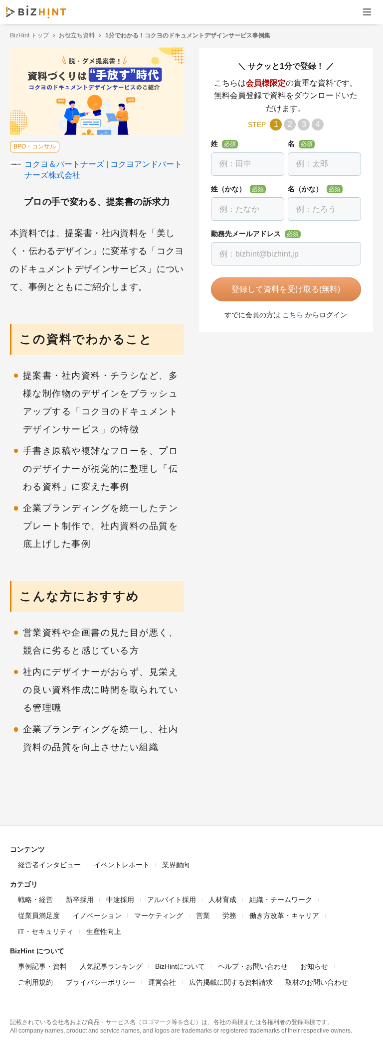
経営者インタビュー (49, 865)
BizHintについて (180, 966)
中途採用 (120, 900)
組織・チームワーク (280, 900)
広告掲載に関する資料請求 (231, 982)
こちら (292, 315)
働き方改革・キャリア (284, 916)
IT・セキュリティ (45, 931)
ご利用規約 (35, 982)
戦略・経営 (35, 900)
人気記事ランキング (111, 966)
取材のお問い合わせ (316, 982)
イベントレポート (122, 865)
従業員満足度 (39, 916)
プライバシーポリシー (101, 982)
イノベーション (97, 916)
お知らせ (314, 966)
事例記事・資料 (42, 966)
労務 (229, 916)
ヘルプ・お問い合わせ (253, 966)
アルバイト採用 (171, 900)
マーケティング (158, 916)
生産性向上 (103, 931)
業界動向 (176, 865)
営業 (203, 916)
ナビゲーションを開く (367, 11)
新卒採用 (80, 900)
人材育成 (222, 900)
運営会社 (162, 982)
